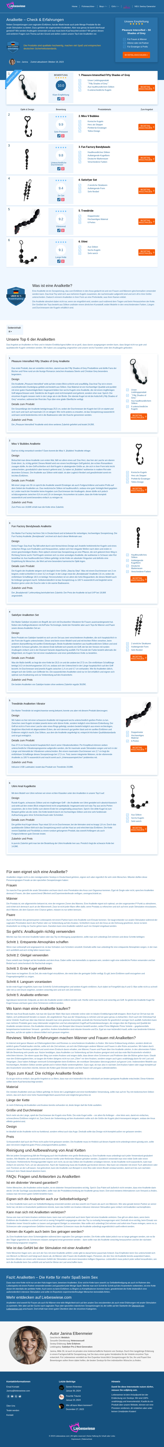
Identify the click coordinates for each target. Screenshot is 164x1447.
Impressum (75, 1439)
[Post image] (61, 1387)
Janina (25, 62)
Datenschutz (87, 1439)
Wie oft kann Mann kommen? (79, 1405)
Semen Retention (74, 1387)
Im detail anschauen (135, 55)
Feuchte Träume (73, 1396)
